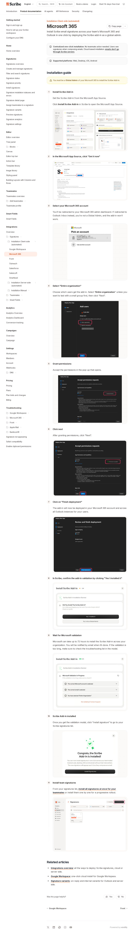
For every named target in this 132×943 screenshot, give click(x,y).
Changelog (87, 11)
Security (75, 11)
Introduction (11, 11)
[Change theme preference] (124, 4)
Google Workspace (60, 876)
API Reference (62, 11)
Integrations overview (62, 868)
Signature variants (60, 881)
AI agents (48, 11)
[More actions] (125, 26)
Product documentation (30, 11)
